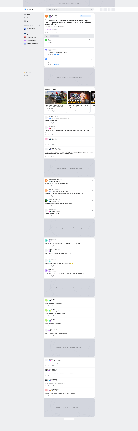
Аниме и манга (56, 360)
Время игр (54, 17)
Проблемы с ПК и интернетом (59, 191)
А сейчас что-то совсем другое (61, 118)
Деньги (54, 139)
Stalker (53, 251)
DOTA (53, 128)
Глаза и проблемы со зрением (60, 311)
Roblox (53, 261)
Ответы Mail (55, 390)
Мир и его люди (56, 149)
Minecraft (54, 201)
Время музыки (56, 211)
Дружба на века (55, 181)
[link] (56, 102)
